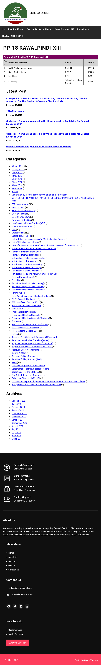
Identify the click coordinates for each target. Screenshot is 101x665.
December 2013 (19, 413)
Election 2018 (15, 29)
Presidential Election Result (24, 312)
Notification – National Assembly (27, 264)
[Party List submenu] (88, 29)
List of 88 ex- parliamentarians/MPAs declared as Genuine (38, 239)
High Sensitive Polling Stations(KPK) (28, 223)
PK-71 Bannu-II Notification (24, 299)
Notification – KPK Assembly (25, 261)
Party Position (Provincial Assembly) (28, 289)
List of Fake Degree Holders (25, 242)
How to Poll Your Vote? (22, 226)
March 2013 (17, 439)
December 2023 (19, 401)
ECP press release (20, 204)
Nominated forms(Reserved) (25, 255)
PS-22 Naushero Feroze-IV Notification (30, 324)
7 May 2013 (17, 182)
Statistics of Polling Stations (25, 372)
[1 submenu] (4, 29)
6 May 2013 (17, 179)
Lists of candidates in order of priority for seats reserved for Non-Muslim (45, 245)
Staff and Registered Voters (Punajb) (29, 365)
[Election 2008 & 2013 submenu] (23, 36)
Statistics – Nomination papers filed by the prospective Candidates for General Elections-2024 (47, 122)
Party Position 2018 (64, 29)
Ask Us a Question (17, 643)
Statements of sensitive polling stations (30, 369)
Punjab (15, 334)
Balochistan (17, 188)
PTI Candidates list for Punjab (25, 327)
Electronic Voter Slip (21, 220)
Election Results (19, 214)
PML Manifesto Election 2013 (26, 302)
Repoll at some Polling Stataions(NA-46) (30, 340)
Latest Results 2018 (21, 236)
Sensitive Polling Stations (23, 356)
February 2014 (18, 407)
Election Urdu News (21, 217)
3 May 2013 (17, 172)
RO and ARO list (19, 353)
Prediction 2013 (19, 308)
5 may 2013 (17, 176)
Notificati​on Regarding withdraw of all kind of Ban (34, 274)
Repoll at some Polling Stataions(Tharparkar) (32, 343)
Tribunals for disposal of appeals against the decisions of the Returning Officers (48, 381)
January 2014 (18, 410)
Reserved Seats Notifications (25, 350)
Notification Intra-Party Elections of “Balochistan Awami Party (38, 146)
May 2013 (16, 432)
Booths (15, 191)
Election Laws (18, 207)
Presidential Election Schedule (26, 315)
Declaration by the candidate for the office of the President (39, 195)
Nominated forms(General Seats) (27, 251)
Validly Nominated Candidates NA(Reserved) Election (36, 384)
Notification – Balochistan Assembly (28, 258)
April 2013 (16, 435)
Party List (82, 29)
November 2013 (19, 416)
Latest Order (18, 233)
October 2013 (18, 420)
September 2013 (19, 423)
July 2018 (16, 404)
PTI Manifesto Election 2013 (25, 331)
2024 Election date (16, 111)
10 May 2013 (18, 169)
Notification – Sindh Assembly (25, 270)
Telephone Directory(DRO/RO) (26, 378)
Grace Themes (91, 660)
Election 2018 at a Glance (38, 29)
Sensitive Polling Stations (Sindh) (27, 359)
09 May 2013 (18, 166)
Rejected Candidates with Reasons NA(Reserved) (34, 337)
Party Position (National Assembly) (28, 283)
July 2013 (16, 429)
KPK (14, 229)
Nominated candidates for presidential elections (34, 248)
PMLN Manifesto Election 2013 (26, 305)
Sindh (14, 362)
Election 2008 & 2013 (12, 36)
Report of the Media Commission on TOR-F (32, 346)
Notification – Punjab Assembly (26, 267)
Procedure (16, 321)
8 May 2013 (17, 185)
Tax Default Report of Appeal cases (28, 375)
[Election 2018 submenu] (22, 29)
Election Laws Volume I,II (23, 210)
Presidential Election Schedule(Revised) (30, 318)
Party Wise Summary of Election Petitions (31, 296)
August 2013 (17, 426)
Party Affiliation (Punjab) (23, 277)
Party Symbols (18, 293)
